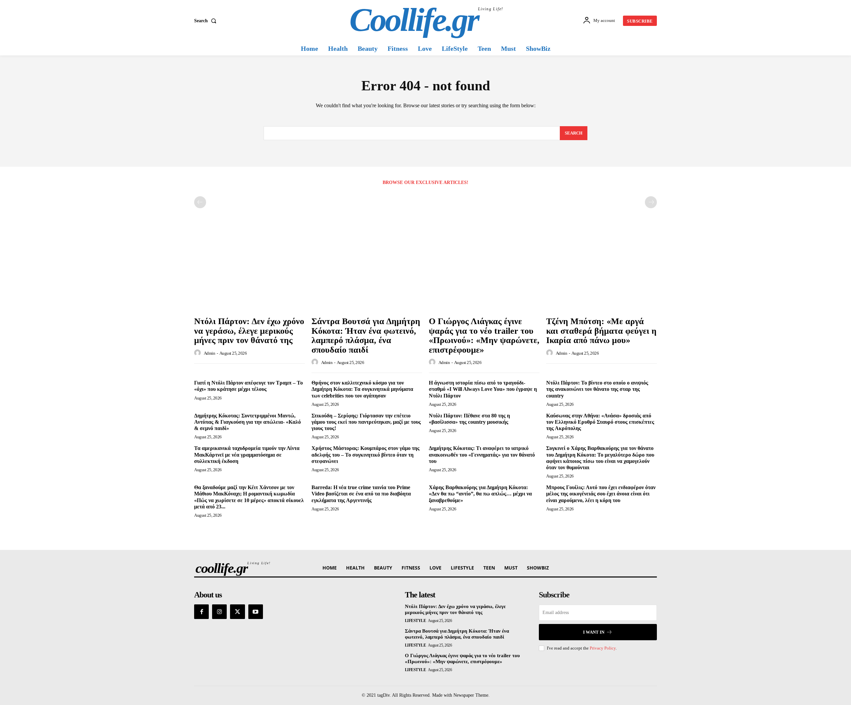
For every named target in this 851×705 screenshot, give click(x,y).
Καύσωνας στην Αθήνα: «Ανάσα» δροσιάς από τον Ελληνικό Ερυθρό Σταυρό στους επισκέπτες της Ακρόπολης (600, 422)
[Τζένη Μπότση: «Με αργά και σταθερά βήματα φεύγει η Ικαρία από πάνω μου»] (601, 271)
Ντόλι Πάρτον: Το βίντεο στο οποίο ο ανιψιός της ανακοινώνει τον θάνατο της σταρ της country (597, 389)
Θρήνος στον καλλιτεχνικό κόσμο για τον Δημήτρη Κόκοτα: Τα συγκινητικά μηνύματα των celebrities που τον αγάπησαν (362, 389)
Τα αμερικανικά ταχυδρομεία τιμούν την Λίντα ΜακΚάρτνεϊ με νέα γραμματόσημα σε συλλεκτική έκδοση (247, 454)
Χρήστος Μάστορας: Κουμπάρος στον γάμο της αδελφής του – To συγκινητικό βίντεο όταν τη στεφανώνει (365, 454)
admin (209, 353)
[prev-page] (200, 202)
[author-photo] (198, 353)
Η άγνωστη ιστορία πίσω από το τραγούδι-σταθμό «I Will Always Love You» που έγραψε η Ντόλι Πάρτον (483, 389)
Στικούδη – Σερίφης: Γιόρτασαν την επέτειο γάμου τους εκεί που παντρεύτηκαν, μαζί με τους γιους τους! (366, 422)
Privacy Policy (603, 648)
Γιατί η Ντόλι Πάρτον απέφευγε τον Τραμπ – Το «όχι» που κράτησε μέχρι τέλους (248, 386)
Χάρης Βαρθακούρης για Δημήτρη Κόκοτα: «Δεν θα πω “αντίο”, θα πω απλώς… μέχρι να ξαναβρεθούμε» (480, 494)
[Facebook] (201, 611)
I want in (593, 632)
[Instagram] (219, 611)
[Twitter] (237, 611)
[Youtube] (255, 611)
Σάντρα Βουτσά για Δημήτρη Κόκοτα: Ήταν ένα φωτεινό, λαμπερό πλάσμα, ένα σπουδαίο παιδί (365, 335)
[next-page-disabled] (651, 202)
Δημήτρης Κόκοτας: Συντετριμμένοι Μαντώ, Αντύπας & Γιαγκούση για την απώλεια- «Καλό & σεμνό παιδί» (247, 422)
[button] (206, 21)
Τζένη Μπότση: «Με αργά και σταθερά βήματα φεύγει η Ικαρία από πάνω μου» (601, 330)
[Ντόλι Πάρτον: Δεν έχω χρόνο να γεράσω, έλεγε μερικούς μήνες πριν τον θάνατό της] (249, 271)
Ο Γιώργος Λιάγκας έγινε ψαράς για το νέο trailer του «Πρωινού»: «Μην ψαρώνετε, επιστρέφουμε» (484, 335)
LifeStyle (415, 620)
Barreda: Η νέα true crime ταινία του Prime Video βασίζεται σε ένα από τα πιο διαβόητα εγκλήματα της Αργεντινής (361, 494)
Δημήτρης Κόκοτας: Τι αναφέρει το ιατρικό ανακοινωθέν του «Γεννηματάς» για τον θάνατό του (482, 454)
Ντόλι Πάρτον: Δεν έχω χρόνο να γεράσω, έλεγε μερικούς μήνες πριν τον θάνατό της (249, 330)
